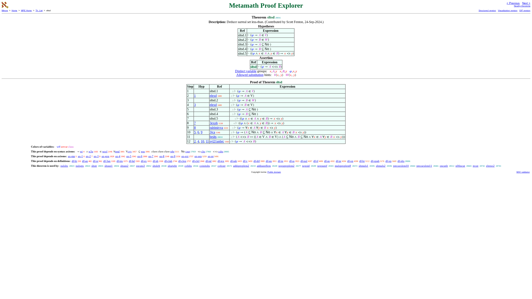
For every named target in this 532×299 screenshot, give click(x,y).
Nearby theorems (522, 6)
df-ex (144, 161)
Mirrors (5, 10)
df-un (269, 161)
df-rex (221, 161)
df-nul (303, 161)
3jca (212, 132)
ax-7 (150, 156)
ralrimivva (216, 127)
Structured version (487, 10)
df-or (95, 161)
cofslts (188, 165)
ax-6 (139, 156)
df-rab (233, 161)
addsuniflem (264, 165)
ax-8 (161, 156)
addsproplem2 (241, 165)
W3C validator (523, 172)
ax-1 (80, 156)
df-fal (132, 161)
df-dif (257, 161)
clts (203, 151)
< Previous (513, 3)
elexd (213, 95)
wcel (104, 151)
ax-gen (105, 156)
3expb (214, 123)
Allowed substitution (250, 75)
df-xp (388, 161)
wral (117, 151)
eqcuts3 (140, 165)
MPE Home (26, 10)
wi (81, 151)
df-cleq (182, 161)
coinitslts (205, 165)
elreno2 (490, 165)
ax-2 (88, 156)
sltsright (172, 165)
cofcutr (221, 165)
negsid (306, 165)
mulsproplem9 (343, 165)
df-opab (375, 161)
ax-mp (71, 156)
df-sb (155, 161)
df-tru (120, 161)
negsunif (322, 165)
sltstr (94, 165)
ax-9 (172, 156)
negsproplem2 (286, 165)
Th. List (39, 10)
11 (207, 141)
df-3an (107, 161)
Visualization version (507, 10)
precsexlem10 (401, 165)
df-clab (168, 161)
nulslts (64, 165)
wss (143, 151)
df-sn (327, 161)
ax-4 (117, 156)
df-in (280, 161)
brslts (213, 136)
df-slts (401, 161)
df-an (85, 161)
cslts (220, 151)
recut (475, 165)
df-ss (291, 161)
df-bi (74, 161)
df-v (245, 161)
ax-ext (184, 156)
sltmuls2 (380, 165)
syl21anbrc (217, 141)
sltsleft (156, 165)
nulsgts (80, 165)
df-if (315, 161)
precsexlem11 (424, 165)
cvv (130, 151)
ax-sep (198, 156)
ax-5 (128, 156)
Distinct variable (245, 71)
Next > (526, 3)
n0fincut (460, 165)
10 (202, 141)
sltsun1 (109, 165)
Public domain (274, 172)
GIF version (524, 10)
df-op (350, 161)
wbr (172, 151)
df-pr (338, 161)
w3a (91, 151)
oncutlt (444, 165)
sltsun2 (124, 165)
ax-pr (211, 156)
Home (14, 10)
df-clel (196, 161)
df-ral (209, 161)
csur (187, 151)
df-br (362, 161)
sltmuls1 (363, 165)
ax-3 (96, 156)
